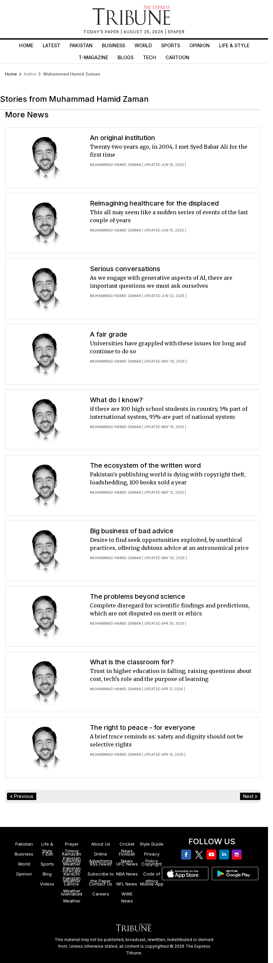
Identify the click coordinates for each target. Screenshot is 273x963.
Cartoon (177, 57)
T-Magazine (93, 57)
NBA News (127, 874)
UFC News (127, 864)
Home (26, 45)
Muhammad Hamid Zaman (115, 164)
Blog (47, 874)
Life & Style (234, 45)
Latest (51, 45)
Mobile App (151, 883)
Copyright (151, 864)
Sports (170, 45)
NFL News (127, 883)
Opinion (199, 45)
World (143, 45)
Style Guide (151, 844)
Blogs (126, 57)
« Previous (21, 796)
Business (113, 45)
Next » (250, 796)
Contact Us (100, 883)
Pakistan (81, 45)
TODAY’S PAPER (102, 31)
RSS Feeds (101, 864)
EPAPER (176, 31)
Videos (47, 883)
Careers (100, 893)
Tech (149, 57)
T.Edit (47, 854)
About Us (100, 844)
